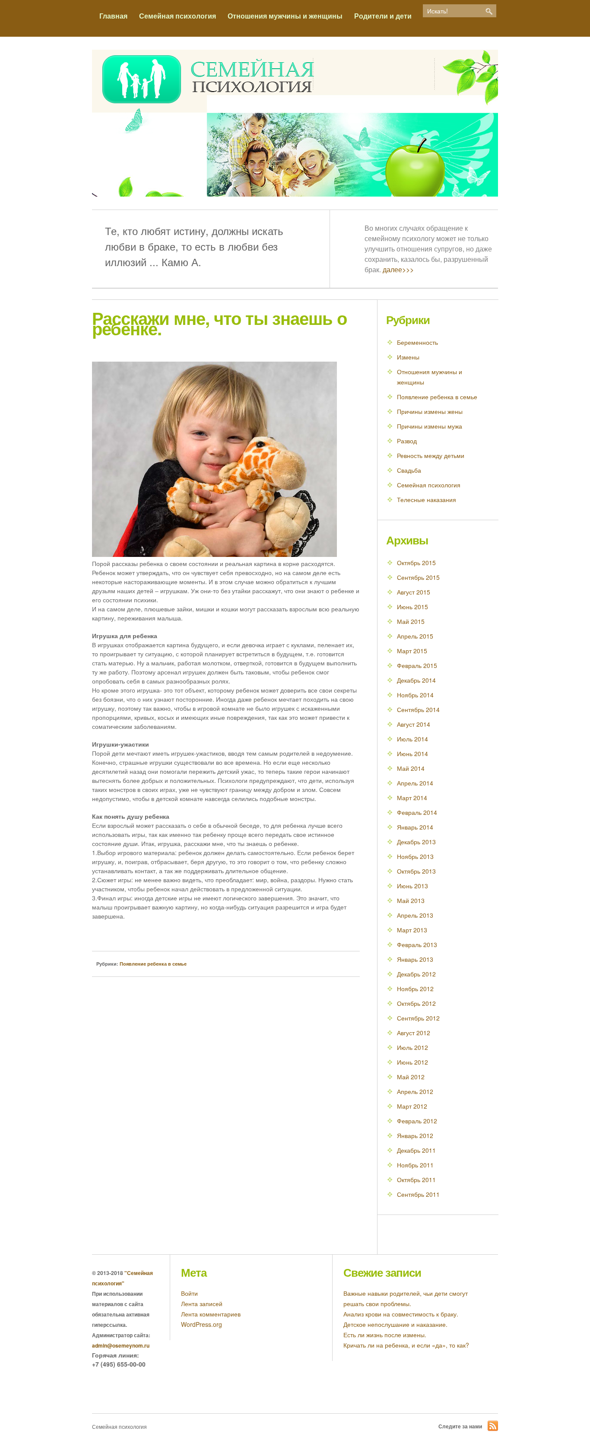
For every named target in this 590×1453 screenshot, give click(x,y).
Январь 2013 (415, 959)
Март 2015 (412, 650)
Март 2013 (412, 929)
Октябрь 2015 (416, 562)
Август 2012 (413, 1032)
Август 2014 (413, 724)
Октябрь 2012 (416, 1003)
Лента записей (201, 1303)
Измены (408, 357)
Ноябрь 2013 (415, 856)
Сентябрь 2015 (418, 577)
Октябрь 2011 (416, 1179)
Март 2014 (412, 797)
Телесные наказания (426, 499)
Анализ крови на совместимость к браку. (400, 1314)
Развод (407, 440)
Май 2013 (411, 900)
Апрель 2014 (415, 783)
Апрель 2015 (415, 636)
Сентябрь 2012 (418, 1018)
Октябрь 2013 (416, 871)
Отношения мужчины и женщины (285, 16)
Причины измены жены (430, 411)
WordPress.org (201, 1324)
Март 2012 (412, 1106)
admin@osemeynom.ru (120, 1345)
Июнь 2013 (412, 885)
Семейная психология (177, 16)
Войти (189, 1293)
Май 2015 (411, 621)
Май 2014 (411, 768)
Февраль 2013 (417, 944)
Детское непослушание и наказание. (395, 1324)
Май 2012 (411, 1076)
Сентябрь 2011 (418, 1194)
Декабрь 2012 (416, 974)
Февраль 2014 (417, 812)
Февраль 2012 (417, 1120)
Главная (113, 16)
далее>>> (398, 269)
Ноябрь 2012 (415, 988)
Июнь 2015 (412, 606)
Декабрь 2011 (416, 1150)
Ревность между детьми (430, 455)
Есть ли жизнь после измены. (384, 1334)
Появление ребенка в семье (153, 963)
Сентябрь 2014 (418, 709)
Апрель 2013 (415, 915)
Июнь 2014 (412, 753)
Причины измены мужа (429, 426)
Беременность (417, 342)
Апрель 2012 (415, 1091)
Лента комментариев (211, 1314)
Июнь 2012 (412, 1062)
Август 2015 (413, 592)
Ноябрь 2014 (415, 694)
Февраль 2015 (417, 665)
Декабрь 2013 (416, 841)
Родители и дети (383, 16)
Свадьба (409, 470)
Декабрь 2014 (416, 680)
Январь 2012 (415, 1135)
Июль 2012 (412, 1047)
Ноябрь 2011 (415, 1164)
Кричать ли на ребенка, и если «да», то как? (406, 1345)
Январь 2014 (415, 827)
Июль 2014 (412, 738)
